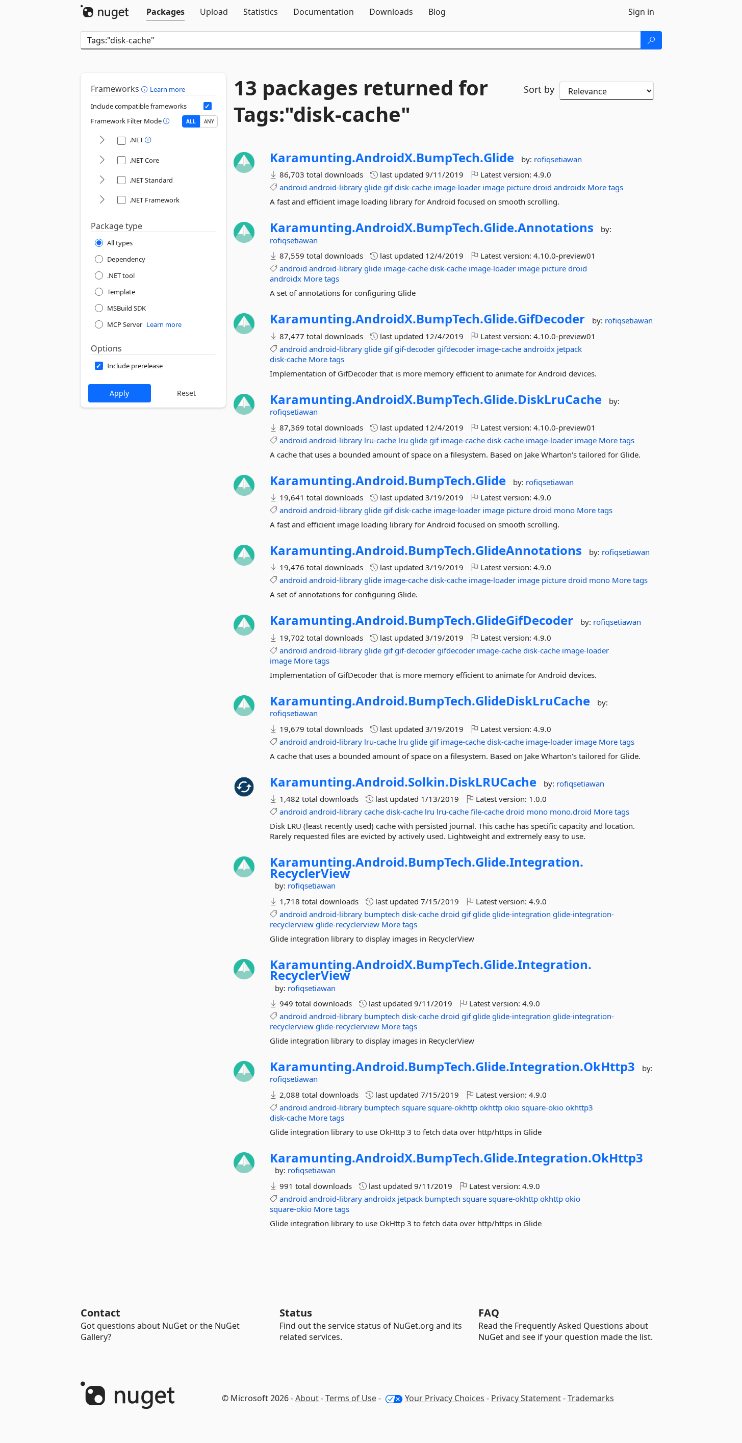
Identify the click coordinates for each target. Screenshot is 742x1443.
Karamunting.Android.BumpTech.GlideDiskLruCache (430, 700)
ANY (209, 121)
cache (374, 811)
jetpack (569, 349)
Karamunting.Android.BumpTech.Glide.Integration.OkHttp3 (452, 1066)
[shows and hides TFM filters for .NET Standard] (102, 180)
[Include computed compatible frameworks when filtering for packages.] (207, 106)
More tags (605, 187)
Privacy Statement (526, 1398)
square (414, 1107)
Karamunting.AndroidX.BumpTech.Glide (392, 157)
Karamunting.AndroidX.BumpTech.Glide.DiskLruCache (436, 399)
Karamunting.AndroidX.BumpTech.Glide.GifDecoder (427, 318)
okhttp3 (579, 1107)
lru (403, 440)
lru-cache (380, 440)
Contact (100, 1313)
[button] (145, 88)
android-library (335, 187)
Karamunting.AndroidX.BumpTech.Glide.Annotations (432, 227)
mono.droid (571, 811)
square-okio (543, 1107)
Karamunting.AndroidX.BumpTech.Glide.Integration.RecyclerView (431, 970)
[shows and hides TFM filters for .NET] (102, 140)
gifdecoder (456, 349)
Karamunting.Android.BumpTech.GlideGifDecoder (421, 620)
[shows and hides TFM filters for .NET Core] (102, 160)
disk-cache (413, 187)
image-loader (456, 187)
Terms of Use (350, 1398)
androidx (569, 187)
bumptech (382, 914)
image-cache (405, 268)
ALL (191, 121)
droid (542, 187)
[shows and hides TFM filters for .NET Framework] (102, 200)
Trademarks (591, 1398)
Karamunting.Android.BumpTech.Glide (388, 480)
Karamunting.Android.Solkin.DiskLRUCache (403, 782)
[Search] (651, 40)
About (307, 1398)
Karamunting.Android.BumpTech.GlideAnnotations (426, 550)
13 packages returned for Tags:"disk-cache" (361, 101)
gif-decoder (415, 349)
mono (564, 510)
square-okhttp (452, 1107)
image (493, 187)
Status (295, 1313)
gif (388, 187)
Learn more (167, 89)
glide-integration (521, 914)
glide (372, 187)
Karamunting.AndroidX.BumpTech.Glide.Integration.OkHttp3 (456, 1157)
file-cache (487, 811)
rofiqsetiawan (558, 159)
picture (518, 187)
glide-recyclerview (347, 924)
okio (512, 1107)
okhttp (490, 1107)
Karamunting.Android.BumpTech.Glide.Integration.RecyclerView (426, 867)
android (293, 187)
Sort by (539, 89)
